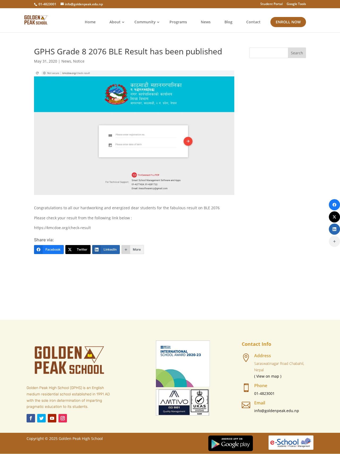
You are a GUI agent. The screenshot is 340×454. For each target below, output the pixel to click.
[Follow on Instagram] (62, 418)
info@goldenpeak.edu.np (276, 410)
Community (145, 21)
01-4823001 (47, 4)
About (115, 21)
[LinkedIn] (334, 229)
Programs (178, 21)
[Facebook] (334, 204)
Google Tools (296, 4)
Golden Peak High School (81, 438)
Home (90, 21)
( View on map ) (267, 376)
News (206, 21)
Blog (228, 21)
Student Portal (271, 4)
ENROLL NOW (288, 21)
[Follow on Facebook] (31, 418)
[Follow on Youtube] (52, 418)
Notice (78, 61)
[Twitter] (334, 216)
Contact (253, 21)
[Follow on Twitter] (41, 418)
